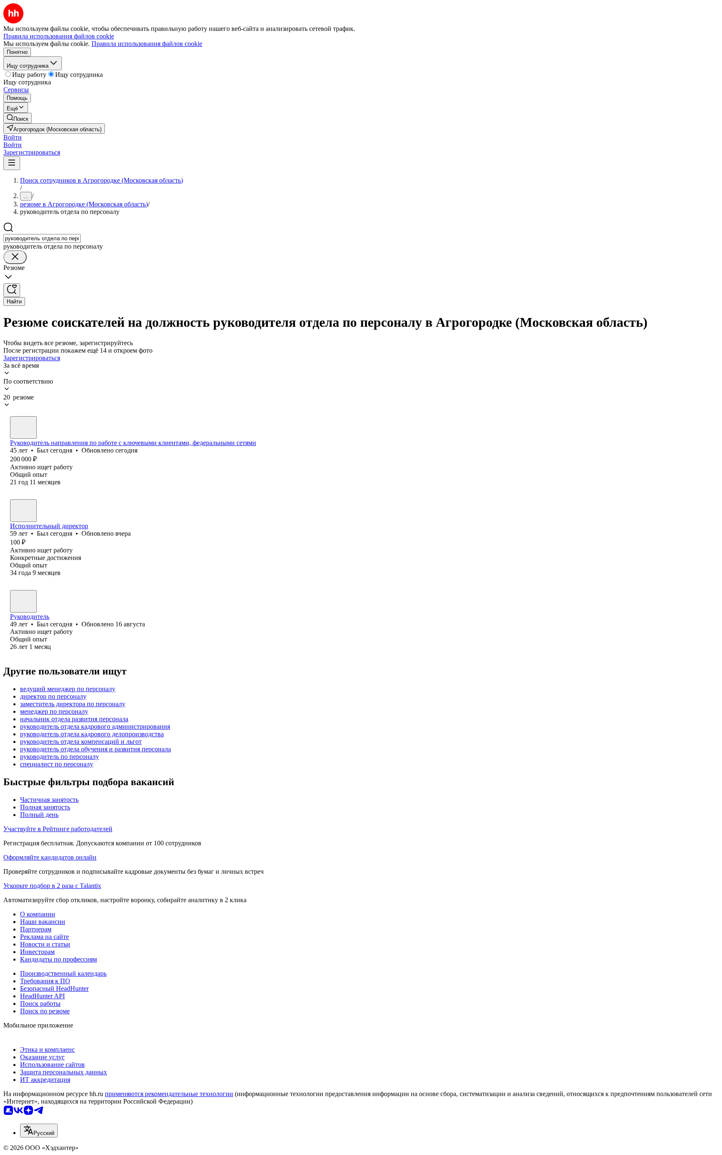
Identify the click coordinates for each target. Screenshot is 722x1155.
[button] (12, 137)
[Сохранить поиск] (11, 290)
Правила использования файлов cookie (147, 43)
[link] (17, 118)
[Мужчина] (23, 427)
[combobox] (42, 238)
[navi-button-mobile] (11, 163)
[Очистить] (15, 257)
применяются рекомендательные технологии (169, 1093)
